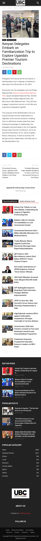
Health (4, 236)
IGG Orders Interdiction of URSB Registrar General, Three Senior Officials (25, 269)
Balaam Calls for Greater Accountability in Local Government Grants (24, 222)
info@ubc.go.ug (24, 513)
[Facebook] (4, 72)
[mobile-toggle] (3, 3)
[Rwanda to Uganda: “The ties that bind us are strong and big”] (7, 411)
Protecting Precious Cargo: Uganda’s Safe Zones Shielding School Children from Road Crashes (10, 172)
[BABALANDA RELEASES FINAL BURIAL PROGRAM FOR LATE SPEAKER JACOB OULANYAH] (7, 435)
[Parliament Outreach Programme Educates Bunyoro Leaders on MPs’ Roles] (7, 342)
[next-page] (7, 352)
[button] (38, 3)
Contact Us (24, 532)
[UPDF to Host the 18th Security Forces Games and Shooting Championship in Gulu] (7, 303)
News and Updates (17, 530)
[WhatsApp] (19, 72)
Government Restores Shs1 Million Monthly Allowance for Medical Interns (26, 233)
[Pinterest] (14, 72)
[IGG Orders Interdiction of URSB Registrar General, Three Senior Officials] (7, 269)
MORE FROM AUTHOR (27, 201)
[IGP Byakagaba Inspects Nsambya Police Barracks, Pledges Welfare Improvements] (7, 290)
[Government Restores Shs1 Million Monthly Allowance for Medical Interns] (7, 233)
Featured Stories (19, 8)
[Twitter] (9, 72)
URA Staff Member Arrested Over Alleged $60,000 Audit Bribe (26, 279)
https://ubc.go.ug (20, 191)
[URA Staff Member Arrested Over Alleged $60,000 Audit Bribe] (7, 280)
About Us (9, 532)
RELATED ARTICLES (10, 201)
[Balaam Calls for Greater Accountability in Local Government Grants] (7, 222)
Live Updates (29, 530)
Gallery (32, 532)
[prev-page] (3, 352)
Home (4, 8)
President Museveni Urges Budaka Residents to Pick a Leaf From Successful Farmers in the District (30, 172)
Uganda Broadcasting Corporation (20, 188)
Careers (16, 532)
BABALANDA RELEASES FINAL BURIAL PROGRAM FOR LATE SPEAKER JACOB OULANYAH (25, 434)
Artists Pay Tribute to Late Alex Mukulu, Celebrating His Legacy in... (26, 371)
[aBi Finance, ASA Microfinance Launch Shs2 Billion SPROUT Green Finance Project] (7, 256)
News (9, 8)
